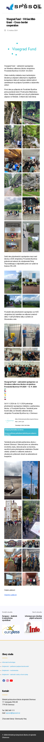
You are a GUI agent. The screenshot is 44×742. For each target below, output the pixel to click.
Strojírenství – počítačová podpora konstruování (15, 666)
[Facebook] (4, 680)
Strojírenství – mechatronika (10, 670)
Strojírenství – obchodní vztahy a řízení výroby (15, 674)
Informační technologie (8, 662)
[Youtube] (11, 680)
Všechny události (10, 595)
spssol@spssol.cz (13, 713)
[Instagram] (7, 680)
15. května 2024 (12, 30)
